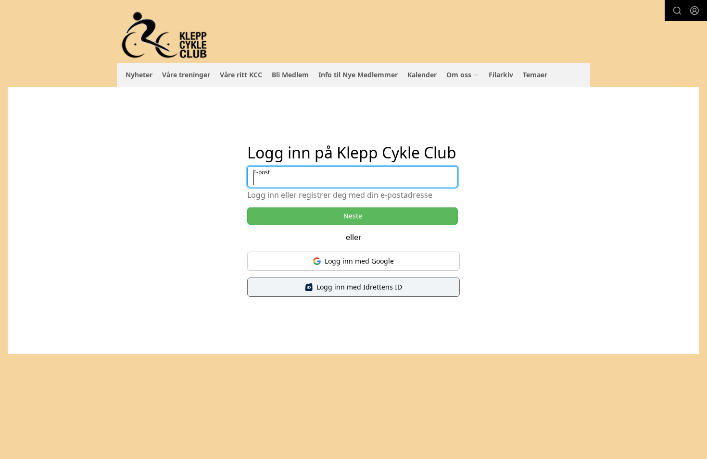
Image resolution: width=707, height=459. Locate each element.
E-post (261, 172)
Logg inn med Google (359, 261)
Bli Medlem (290, 74)
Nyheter (139, 74)
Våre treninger (186, 74)
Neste (352, 215)
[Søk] (677, 10)
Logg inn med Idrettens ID (359, 286)
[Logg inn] (694, 10)
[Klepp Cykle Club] (165, 35)
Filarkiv (501, 74)
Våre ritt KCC (241, 74)
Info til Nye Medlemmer (358, 74)
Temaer (535, 74)
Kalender (422, 74)
